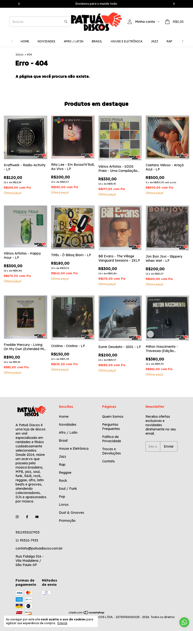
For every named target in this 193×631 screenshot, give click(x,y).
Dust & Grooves (71, 512)
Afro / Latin (73, 41)
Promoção (67, 520)
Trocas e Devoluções (111, 451)
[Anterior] (12, 41)
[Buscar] (66, 21)
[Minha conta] (129, 21)
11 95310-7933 (27, 540)
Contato (108, 461)
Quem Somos (112, 416)
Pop (62, 496)
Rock (63, 480)
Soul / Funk (68, 488)
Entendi (62, 623)
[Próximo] (182, 41)
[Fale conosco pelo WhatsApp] (184, 622)
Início (20, 54)
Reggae (65, 472)
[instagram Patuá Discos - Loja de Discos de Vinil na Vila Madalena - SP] (17, 517)
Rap (169, 41)
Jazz (154, 41)
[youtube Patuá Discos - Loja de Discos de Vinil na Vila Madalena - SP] (37, 517)
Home (25, 41)
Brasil (97, 41)
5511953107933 (28, 532)
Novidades (46, 41)
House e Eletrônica (126, 41)
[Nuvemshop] (86, 613)
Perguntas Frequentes (111, 426)
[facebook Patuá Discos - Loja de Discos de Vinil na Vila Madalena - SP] (27, 517)
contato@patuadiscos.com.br (39, 548)
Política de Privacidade (111, 439)
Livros (63, 504)
